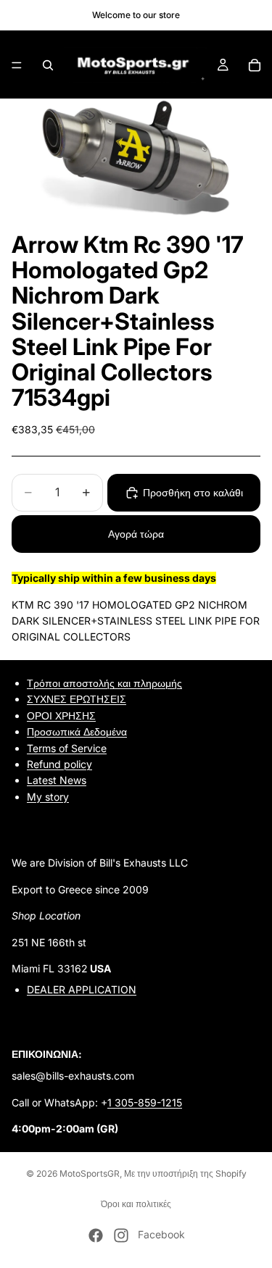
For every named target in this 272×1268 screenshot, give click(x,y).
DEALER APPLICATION (81, 989)
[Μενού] (16, 65)
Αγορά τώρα (136, 533)
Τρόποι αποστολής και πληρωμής (104, 683)
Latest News (56, 780)
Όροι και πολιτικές (136, 1203)
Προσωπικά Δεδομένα (77, 731)
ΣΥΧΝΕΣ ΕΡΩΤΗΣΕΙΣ (76, 699)
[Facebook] (95, 1235)
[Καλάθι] (255, 65)
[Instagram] (121, 1235)
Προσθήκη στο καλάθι (193, 492)
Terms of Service (67, 747)
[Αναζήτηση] (48, 65)
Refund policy (59, 764)
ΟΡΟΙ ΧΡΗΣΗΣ (61, 715)
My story (48, 797)
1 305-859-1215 (144, 1102)
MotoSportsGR (89, 1173)
